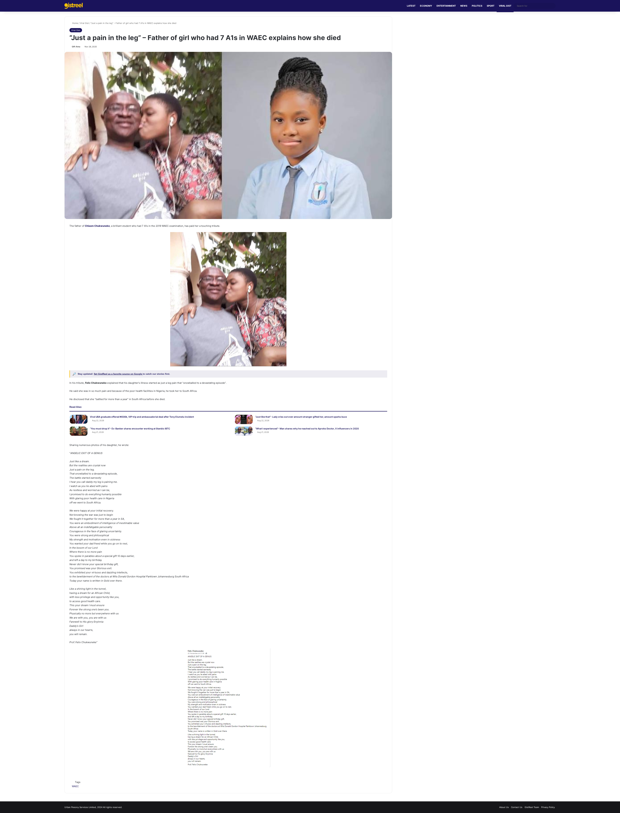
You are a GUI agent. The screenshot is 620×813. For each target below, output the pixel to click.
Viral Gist (84, 23)
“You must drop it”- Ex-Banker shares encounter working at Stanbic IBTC (130, 428)
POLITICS (477, 5)
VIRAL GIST (505, 5)
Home (75, 23)
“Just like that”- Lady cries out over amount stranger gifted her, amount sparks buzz (301, 416)
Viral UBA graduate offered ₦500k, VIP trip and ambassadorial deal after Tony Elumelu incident (142, 416)
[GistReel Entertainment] (73, 6)
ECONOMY (426, 5)
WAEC (75, 786)
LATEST (411, 5)
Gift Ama (76, 46)
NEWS (463, 5)
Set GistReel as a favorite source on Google (118, 374)
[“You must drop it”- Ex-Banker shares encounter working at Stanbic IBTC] (79, 431)
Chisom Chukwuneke (97, 225)
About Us (504, 807)
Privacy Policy (548, 807)
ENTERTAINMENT (446, 5)
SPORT (490, 5)
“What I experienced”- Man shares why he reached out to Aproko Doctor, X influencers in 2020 (307, 428)
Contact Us (516, 807)
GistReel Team (532, 807)
